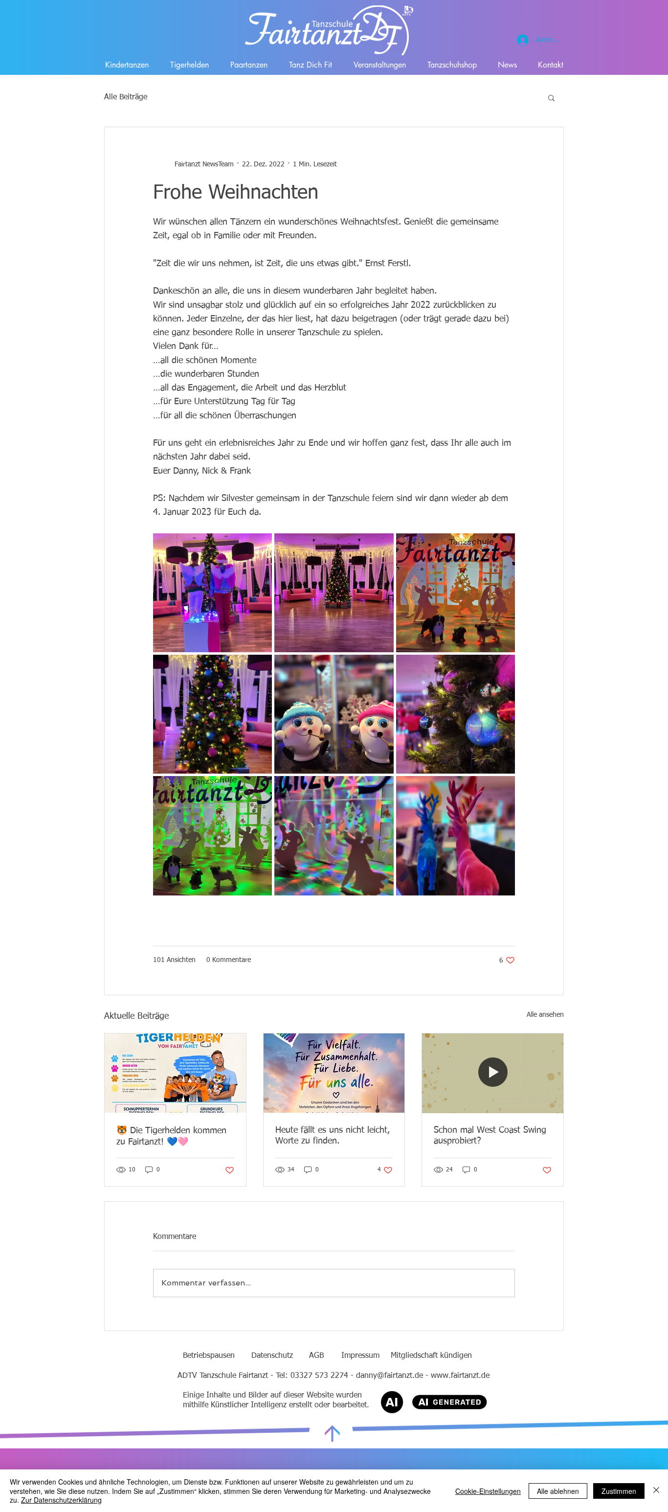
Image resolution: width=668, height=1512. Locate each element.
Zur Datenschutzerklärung (61, 1500)
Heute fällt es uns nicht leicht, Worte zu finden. (332, 1135)
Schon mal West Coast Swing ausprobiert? (490, 1135)
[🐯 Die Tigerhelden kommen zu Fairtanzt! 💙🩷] (175, 1073)
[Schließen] (656, 1490)
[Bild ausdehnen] (212, 592)
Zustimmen (618, 1491)
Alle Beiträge (125, 97)
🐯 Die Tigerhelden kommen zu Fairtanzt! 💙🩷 (171, 1136)
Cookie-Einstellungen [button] (488, 1491)
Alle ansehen (545, 1014)
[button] (551, 97)
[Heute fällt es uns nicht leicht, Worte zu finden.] (334, 1073)
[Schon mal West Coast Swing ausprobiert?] (492, 1073)
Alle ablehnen (558, 1491)
